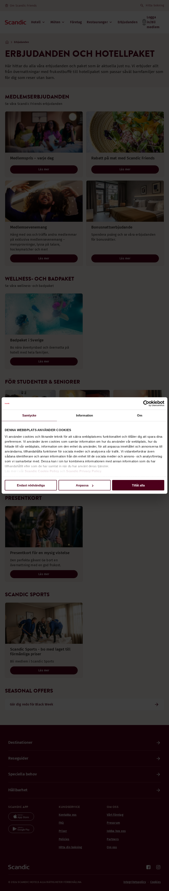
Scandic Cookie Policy (42, 471)
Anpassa (82, 485)
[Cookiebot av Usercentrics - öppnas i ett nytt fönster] (146, 403)
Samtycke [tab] (29, 415)
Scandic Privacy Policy (83, 471)
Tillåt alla (138, 485)
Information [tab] (84, 415)
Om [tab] (139, 415)
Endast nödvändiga (31, 485)
